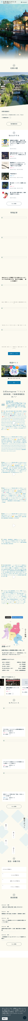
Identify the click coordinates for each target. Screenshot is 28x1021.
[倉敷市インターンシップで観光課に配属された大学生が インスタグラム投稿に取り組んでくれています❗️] (14, 448)
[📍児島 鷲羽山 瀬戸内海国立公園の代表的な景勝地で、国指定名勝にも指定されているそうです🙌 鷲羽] (14, 422)
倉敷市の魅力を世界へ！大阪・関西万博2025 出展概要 (14, 929)
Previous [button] (3, 371)
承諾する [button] (5, 1018)
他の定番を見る (14, 123)
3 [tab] (11, 378)
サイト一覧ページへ (14, 382)
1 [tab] (8, 378)
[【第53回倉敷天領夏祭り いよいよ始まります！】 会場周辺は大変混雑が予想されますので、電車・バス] (14, 576)
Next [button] (25, 371)
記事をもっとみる (14, 353)
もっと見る (14, 203)
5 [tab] (14, 378)
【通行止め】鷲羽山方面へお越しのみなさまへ (12, 907)
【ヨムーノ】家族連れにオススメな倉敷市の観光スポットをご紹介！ (14, 921)
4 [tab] (13, 378)
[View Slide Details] (14, 371)
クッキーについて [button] (6, 1014)
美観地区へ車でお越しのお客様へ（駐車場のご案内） (14, 913)
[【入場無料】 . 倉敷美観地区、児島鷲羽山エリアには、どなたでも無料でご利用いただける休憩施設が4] (14, 551)
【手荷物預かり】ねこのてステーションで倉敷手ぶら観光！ (14, 937)
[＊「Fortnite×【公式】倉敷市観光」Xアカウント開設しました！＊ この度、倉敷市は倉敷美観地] (14, 602)
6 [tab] (16, 378)
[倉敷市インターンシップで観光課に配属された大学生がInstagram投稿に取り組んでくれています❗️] (14, 474)
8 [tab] (19, 378)
